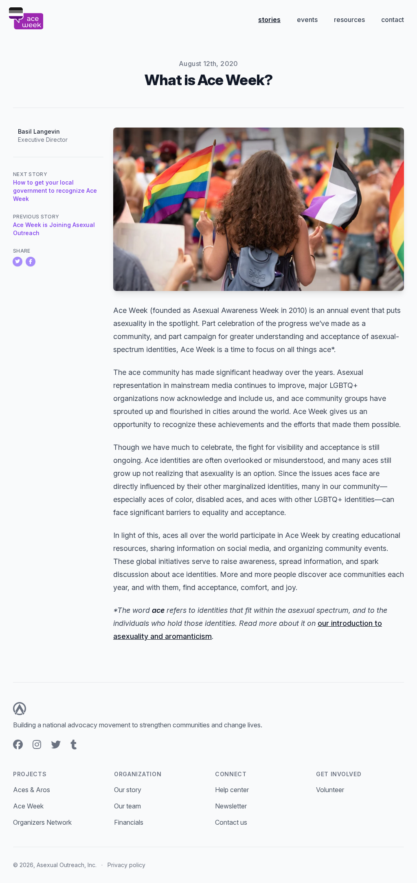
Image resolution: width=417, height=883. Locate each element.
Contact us (231, 822)
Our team (127, 806)
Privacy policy (126, 864)
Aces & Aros (31, 790)
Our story (127, 790)
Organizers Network (42, 822)
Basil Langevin (39, 131)
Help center (232, 790)
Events (307, 19)
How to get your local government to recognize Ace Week (55, 190)
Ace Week (28, 806)
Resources (349, 19)
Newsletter (231, 806)
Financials (128, 822)
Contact (392, 19)
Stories (269, 19)
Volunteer (330, 790)
